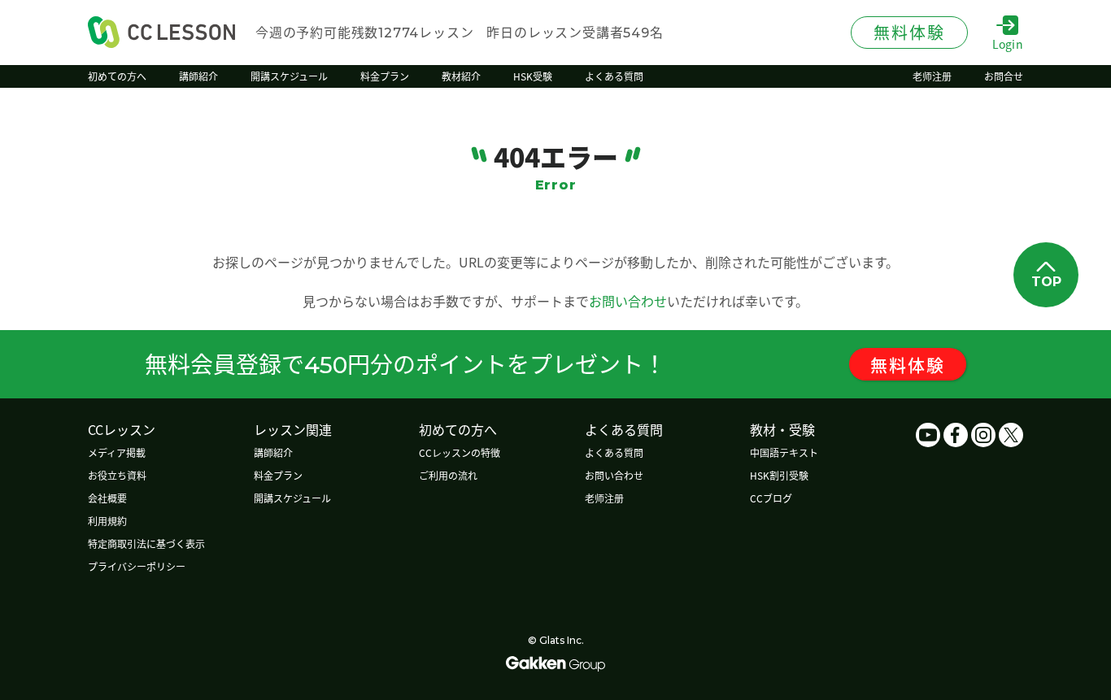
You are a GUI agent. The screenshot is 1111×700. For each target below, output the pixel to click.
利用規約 (107, 521)
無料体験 (907, 364)
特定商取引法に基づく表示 (146, 543)
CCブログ (771, 498)
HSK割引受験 (779, 475)
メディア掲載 (117, 452)
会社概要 (107, 498)
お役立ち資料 (117, 475)
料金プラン (278, 475)
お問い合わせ (628, 301)
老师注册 (604, 498)
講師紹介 (273, 452)
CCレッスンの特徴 (459, 452)
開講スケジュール (292, 498)
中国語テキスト (784, 452)
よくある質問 (614, 452)
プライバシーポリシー (136, 566)
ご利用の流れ (448, 475)
